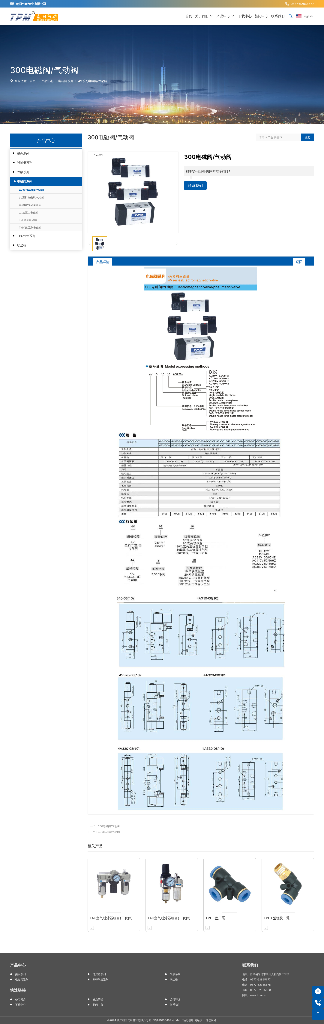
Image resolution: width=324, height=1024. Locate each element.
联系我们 (195, 185)
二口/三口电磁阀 (28, 212)
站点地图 (187, 1020)
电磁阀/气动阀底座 (30, 205)
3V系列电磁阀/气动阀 (31, 197)
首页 (33, 81)
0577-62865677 (302, 4)
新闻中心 (98, 1004)
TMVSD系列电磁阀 (30, 227)
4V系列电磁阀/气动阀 (92, 81)
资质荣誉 (98, 999)
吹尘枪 (21, 245)
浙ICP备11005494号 (161, 1020)
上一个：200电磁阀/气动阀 (104, 826)
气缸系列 (23, 172)
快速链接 (18, 990)
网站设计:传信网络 (205, 1020)
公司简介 (20, 999)
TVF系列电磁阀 (28, 220)
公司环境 (175, 999)
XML (178, 1020)
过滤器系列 (24, 163)
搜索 (307, 137)
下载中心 (20, 1004)
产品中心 (47, 81)
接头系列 (23, 153)
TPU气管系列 (26, 236)
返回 (299, 262)
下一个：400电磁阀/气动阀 (104, 831)
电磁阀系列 (65, 81)
